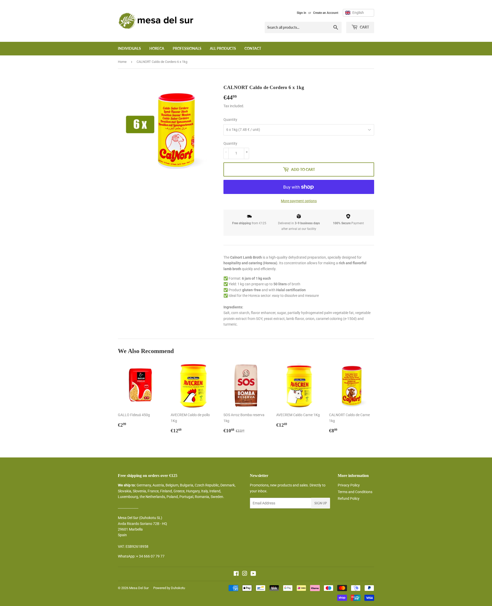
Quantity (230, 120)
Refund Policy (349, 498)
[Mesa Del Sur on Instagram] (244, 574)
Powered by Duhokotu (169, 588)
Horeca (156, 48)
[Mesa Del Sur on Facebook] (236, 574)
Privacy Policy (349, 485)
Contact (252, 48)
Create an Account (325, 13)
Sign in (301, 13)
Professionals (187, 48)
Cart (364, 27)
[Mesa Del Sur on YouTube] (253, 574)
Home (122, 62)
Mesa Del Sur (139, 588)
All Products (223, 48)
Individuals (129, 48)
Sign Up (320, 503)
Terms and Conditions (355, 492)
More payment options (299, 201)
